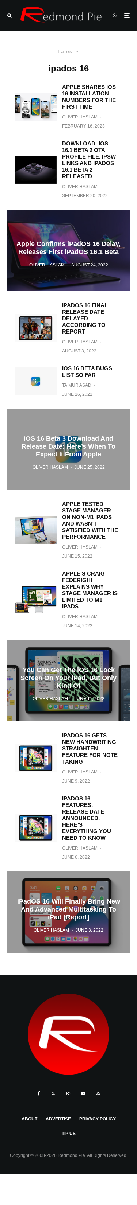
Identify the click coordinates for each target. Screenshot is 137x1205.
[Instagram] (68, 1093)
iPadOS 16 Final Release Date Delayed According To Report (85, 318)
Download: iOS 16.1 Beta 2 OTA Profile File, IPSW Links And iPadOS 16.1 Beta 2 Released (89, 159)
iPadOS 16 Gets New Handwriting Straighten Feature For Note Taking (90, 748)
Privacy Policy (97, 1119)
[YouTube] (83, 1093)
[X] (53, 1093)
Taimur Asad (76, 385)
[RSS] (98, 1093)
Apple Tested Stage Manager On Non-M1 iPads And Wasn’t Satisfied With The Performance (90, 520)
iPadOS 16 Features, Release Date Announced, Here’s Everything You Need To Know (86, 818)
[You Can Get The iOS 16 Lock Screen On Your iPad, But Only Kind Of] (68, 680)
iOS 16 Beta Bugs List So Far (87, 371)
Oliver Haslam (80, 117)
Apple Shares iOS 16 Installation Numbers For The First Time (89, 97)
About (29, 1119)
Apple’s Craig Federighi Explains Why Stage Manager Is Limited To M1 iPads (90, 589)
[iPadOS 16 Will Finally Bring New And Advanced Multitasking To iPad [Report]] (68, 911)
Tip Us (69, 1133)
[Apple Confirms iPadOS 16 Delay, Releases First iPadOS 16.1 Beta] (68, 250)
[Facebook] (39, 1093)
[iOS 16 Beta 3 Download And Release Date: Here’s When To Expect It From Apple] (68, 449)
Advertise (58, 1119)
